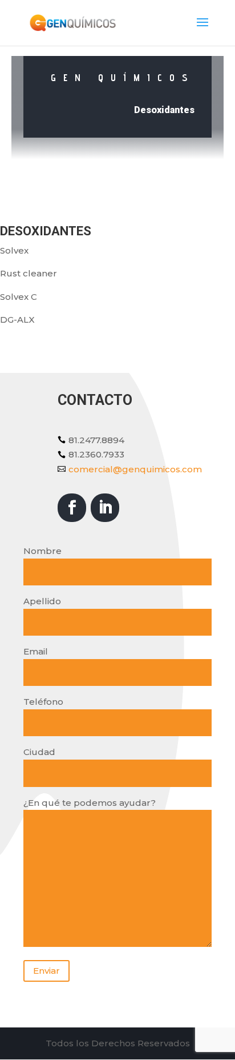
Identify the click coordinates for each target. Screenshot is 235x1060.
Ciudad (39, 751)
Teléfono (43, 701)
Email (35, 651)
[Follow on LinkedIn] (105, 507)
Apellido (42, 601)
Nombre (42, 550)
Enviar (46, 970)
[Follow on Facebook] (72, 507)
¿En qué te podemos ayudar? (89, 802)
